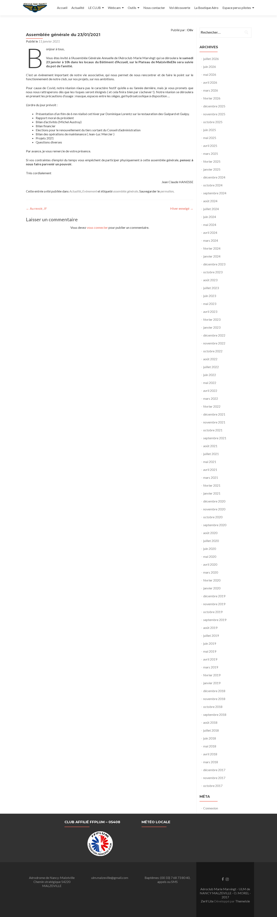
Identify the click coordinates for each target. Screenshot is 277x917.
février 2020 (211, 580)
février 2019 (211, 675)
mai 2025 (209, 138)
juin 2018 (209, 738)
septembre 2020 (214, 525)
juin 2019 (209, 643)
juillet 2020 (211, 541)
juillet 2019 (211, 635)
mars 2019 (210, 667)
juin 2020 (209, 548)
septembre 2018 (214, 714)
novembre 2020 (214, 509)
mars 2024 (210, 240)
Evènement (89, 191)
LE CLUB (94, 8)
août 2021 (210, 446)
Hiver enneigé (181, 208)
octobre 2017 (212, 786)
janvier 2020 (211, 588)
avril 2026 (210, 82)
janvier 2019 (211, 683)
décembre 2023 (214, 264)
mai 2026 (209, 74)
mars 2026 (210, 90)
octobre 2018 (212, 707)
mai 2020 (209, 556)
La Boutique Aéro (206, 8)
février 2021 (211, 485)
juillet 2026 (211, 59)
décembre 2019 (214, 596)
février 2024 (211, 248)
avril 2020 (210, 564)
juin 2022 (209, 375)
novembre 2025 (214, 114)
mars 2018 (210, 762)
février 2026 (211, 98)
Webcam (114, 8)
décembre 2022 (214, 335)
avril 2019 (210, 659)
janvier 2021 (211, 493)
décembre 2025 (214, 106)
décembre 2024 (214, 177)
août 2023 (210, 280)
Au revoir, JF (36, 208)
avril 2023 (210, 311)
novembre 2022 (214, 343)
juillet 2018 (211, 730)
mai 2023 (209, 304)
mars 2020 (210, 572)
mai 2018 (209, 746)
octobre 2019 (212, 612)
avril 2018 (210, 754)
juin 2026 (209, 66)
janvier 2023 (211, 327)
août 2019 (210, 628)
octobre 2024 (212, 185)
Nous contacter (154, 8)
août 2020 (210, 533)
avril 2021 (210, 469)
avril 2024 (210, 232)
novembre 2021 (214, 422)
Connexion (210, 808)
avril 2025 (210, 145)
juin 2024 (209, 217)
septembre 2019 (214, 620)
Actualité (77, 8)
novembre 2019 (214, 604)
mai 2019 (209, 651)
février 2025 (211, 161)
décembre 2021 (214, 414)
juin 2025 (209, 130)
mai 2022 (209, 383)
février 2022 (211, 406)
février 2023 (211, 319)
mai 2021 (209, 462)
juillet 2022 (211, 367)
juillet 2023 (211, 288)
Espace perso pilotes (236, 8)
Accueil (62, 8)
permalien (167, 191)
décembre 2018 (214, 691)
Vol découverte (179, 8)
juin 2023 (209, 296)
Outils (132, 8)
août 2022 (210, 359)
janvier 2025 (211, 169)
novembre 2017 (214, 778)
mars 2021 (210, 477)
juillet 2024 (211, 209)
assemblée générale (125, 191)
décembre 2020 (214, 501)
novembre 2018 (214, 699)
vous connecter (97, 227)
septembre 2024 (214, 193)
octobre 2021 (212, 430)
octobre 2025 (212, 122)
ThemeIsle (242, 901)
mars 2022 (210, 398)
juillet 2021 (211, 454)
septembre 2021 (214, 438)
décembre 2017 (214, 770)
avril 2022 (210, 390)
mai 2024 (209, 225)
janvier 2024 (211, 256)
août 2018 (210, 722)
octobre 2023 (212, 272)
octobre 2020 (212, 517)
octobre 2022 (212, 351)
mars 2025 (210, 153)
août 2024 (210, 201)
